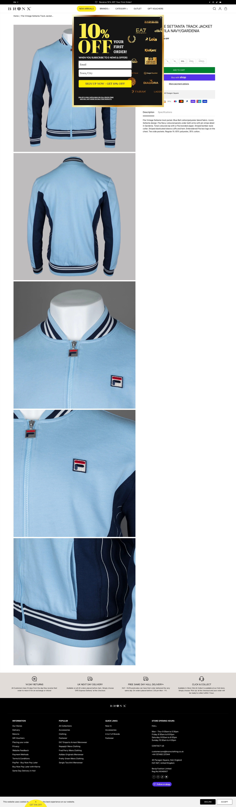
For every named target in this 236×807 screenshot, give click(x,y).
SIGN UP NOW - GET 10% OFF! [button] (105, 83)
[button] (160, 17)
